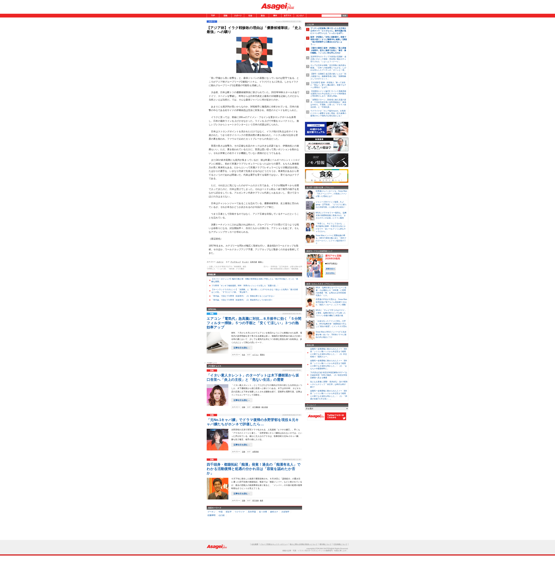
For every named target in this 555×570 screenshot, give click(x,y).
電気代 (262, 354)
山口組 (222, 515)
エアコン (255, 354)
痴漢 (261, 500)
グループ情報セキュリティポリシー (274, 544)
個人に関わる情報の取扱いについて (304, 544)
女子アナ (287, 15)
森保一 (260, 262)
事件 (275, 15)
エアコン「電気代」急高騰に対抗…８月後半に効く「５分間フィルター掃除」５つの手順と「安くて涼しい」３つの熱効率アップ (254, 323)
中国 (221, 512)
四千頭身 (255, 500)
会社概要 (254, 544)
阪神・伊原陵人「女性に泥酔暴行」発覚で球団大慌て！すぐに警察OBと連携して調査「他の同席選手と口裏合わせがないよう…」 (328, 40)
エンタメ (300, 15)
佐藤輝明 (211, 515)
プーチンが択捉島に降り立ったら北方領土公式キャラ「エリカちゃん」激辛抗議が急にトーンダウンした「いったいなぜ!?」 (328, 30)
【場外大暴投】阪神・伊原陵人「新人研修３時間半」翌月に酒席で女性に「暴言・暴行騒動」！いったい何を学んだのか (328, 50)
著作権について (325, 544)
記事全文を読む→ (242, 348)
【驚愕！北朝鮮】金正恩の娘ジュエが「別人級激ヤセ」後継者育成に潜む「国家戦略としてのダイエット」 (328, 76)
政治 (263, 15)
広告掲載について (340, 544)
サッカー (245, 262)
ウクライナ (240, 512)
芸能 (225, 15)
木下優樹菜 (256, 407)
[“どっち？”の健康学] (326, 150)
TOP (213, 15)
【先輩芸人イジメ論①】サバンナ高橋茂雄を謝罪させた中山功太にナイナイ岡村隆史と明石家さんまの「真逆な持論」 (328, 93)
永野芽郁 (255, 451)
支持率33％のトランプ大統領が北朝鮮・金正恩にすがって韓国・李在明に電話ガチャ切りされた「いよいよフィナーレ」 (328, 59)
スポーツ (238, 15)
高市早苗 (252, 512)
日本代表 (253, 262)
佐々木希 (263, 512)
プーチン (211, 512)
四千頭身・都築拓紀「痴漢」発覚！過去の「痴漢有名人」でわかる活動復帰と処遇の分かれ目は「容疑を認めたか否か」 (254, 468)
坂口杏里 (264, 407)
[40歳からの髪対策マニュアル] (326, 135)
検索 (344, 16)
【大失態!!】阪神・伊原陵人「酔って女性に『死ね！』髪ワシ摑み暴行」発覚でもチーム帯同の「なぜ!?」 (328, 84)
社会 (250, 15)
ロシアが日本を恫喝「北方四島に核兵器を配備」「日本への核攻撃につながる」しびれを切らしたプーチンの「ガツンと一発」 (328, 67)
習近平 (229, 512)
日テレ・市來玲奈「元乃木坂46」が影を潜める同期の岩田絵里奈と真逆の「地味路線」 (283, 268)
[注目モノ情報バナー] (326, 166)
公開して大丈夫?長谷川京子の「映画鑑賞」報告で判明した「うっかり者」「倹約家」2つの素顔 (226, 268)
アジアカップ (235, 262)
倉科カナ (274, 512)
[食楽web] (326, 182)
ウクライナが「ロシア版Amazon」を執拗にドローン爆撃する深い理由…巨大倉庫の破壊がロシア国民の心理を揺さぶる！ (328, 113)
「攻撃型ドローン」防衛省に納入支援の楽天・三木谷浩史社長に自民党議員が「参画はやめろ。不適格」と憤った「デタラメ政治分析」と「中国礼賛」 (328, 103)
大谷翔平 (285, 512)
